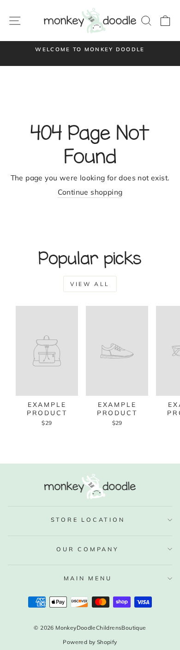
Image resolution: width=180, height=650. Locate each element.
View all (90, 283)
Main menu (88, 578)
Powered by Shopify (90, 641)
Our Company (87, 549)
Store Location (88, 519)
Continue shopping (90, 192)
